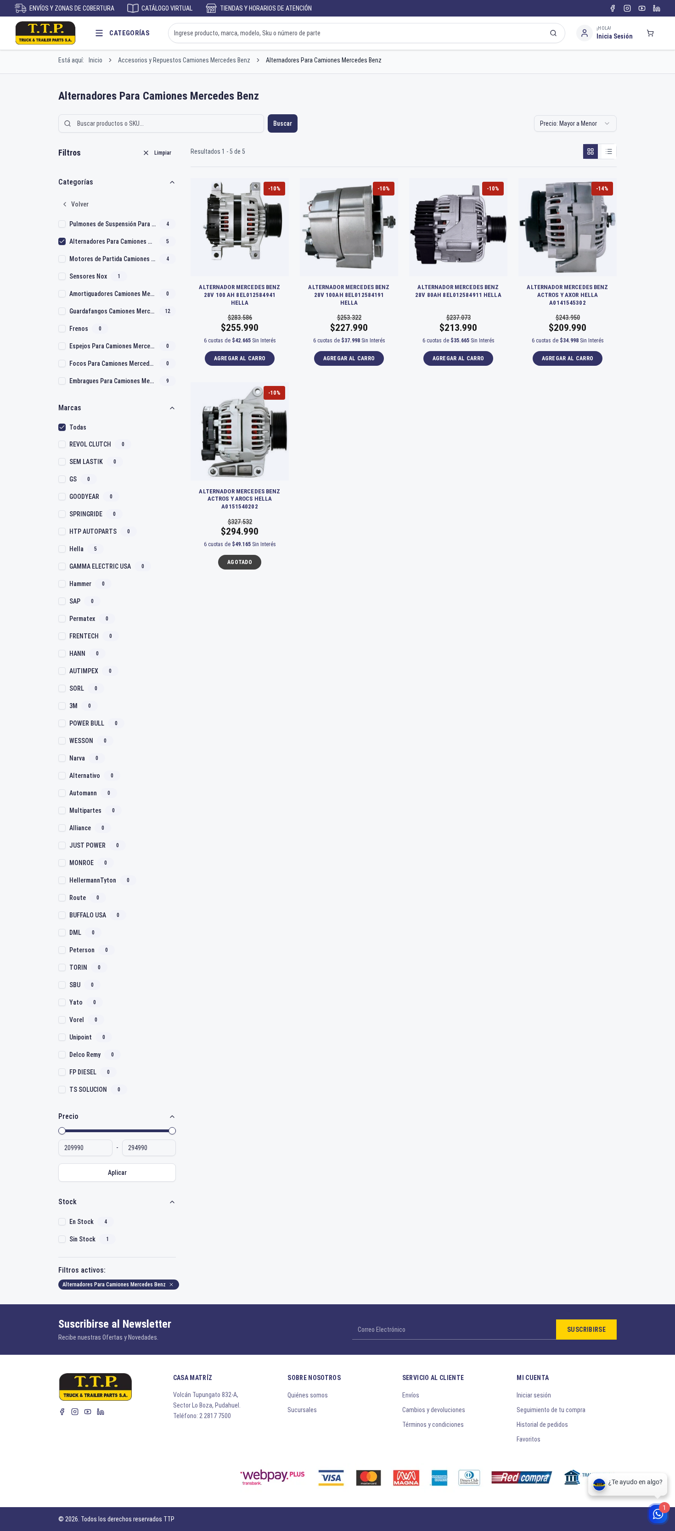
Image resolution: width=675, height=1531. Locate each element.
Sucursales (302, 1410)
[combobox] (575, 123)
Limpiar (162, 153)
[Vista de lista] (609, 151)
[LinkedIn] (656, 8)
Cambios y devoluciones (433, 1410)
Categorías (75, 182)
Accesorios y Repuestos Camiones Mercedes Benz (184, 60)
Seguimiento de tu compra (551, 1410)
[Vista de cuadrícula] (590, 151)
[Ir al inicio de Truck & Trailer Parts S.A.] (45, 33)
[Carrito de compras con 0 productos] (650, 33)
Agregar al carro (240, 358)
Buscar (282, 123)
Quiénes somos (307, 1395)
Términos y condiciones (433, 1424)
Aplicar (117, 1172)
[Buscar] (553, 33)
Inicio (95, 60)
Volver (80, 204)
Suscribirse (586, 1329)
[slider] (62, 1130)
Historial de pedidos (542, 1424)
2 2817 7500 (215, 1415)
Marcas (69, 407)
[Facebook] (612, 8)
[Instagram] (627, 8)
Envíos (410, 1395)
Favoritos (528, 1439)
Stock (67, 1201)
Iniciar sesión (534, 1395)
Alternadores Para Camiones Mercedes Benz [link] (324, 60)
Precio (68, 1116)
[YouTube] (642, 8)
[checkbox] (62, 224)
